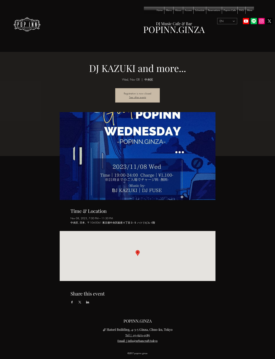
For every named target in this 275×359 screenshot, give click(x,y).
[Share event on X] (79, 302)
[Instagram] (261, 21)
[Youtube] (246, 21)
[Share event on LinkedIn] (87, 302)
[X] (269, 21)
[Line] (254, 21)
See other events (137, 97)
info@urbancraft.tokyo (143, 341)
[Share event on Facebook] (72, 302)
